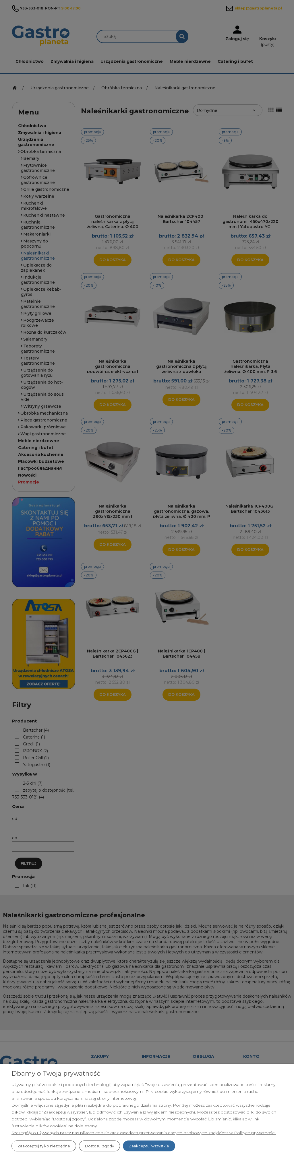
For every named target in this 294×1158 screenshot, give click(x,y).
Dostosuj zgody (99, 1146)
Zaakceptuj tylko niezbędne (44, 1146)
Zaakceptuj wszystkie (149, 1146)
